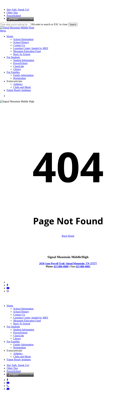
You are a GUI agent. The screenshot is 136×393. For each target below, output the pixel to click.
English (14, 19)
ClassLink (18, 335)
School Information (23, 308)
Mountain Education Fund (27, 320)
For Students (13, 326)
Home (10, 305)
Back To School (21, 323)
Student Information (23, 329)
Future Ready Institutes (19, 359)
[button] (3, 30)
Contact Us (19, 314)
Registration (19, 347)
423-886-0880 (61, 266)
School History (21, 311)
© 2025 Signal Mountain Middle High (20, 276)
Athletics (18, 353)
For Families (13, 341)
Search (72, 24)
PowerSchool (20, 332)
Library (17, 338)
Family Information (23, 344)
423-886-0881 (82, 266)
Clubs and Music (22, 356)
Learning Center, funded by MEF (30, 317)
